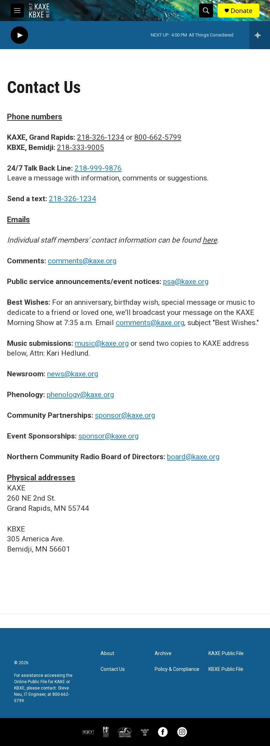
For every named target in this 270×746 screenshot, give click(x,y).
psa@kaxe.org (185, 281)
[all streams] (259, 35)
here (209, 240)
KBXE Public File (225, 669)
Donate (241, 10)
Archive (163, 653)
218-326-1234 (100, 137)
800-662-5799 (157, 137)
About (107, 653)
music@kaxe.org (102, 343)
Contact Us (113, 669)
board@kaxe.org (193, 457)
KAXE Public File (226, 653)
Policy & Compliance (177, 669)
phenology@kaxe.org (80, 394)
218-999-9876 (98, 168)
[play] (19, 35)
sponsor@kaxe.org (125, 415)
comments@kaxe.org (82, 261)
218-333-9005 (80, 147)
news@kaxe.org (72, 374)
